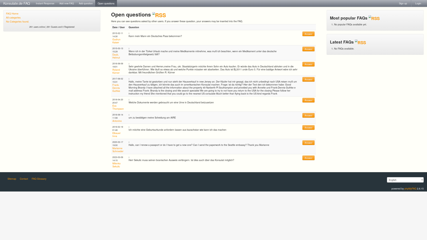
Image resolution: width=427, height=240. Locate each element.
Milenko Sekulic (116, 165)
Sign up (403, 3)
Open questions (106, 3)
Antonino (117, 120)
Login (418, 3)
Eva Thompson (118, 107)
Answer (308, 34)
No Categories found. (17, 21)
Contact (24, 178)
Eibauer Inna (116, 134)
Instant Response (45, 3)
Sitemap (12, 178)
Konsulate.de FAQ (16, 3)
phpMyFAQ (410, 188)
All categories (13, 17)
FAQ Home (12, 13)
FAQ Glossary (39, 178)
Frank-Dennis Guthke (116, 87)
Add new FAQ (66, 3)
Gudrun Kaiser (116, 41)
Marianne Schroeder (117, 149)
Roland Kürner (116, 71)
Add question (86, 3)
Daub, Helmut (116, 56)
